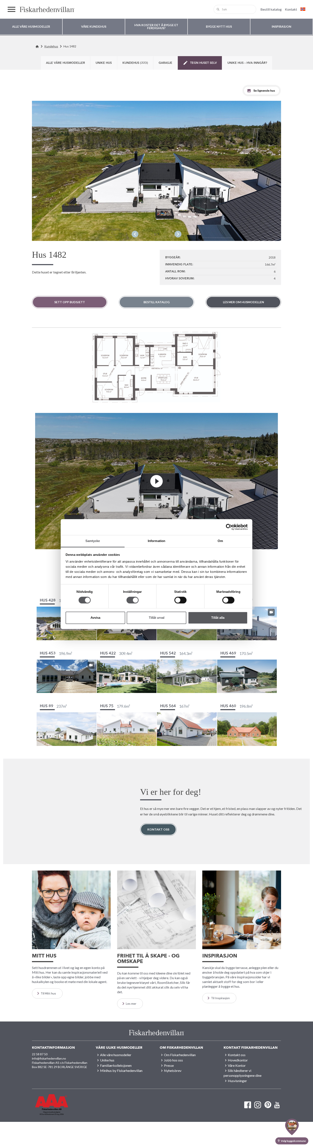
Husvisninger (237, 1081)
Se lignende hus (264, 90)
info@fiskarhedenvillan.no (49, 1058)
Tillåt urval (156, 618)
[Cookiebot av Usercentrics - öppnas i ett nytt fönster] (229, 527)
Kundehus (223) (135, 62)
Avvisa (95, 618)
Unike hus (104, 62)
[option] (156, 171)
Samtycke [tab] (92, 541)
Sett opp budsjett (69, 302)
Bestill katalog (157, 302)
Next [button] (178, 234)
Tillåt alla (217, 618)
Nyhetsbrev (172, 1070)
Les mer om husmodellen (243, 302)
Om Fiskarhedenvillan (180, 1055)
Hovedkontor (238, 1060)
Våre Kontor (237, 1065)
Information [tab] (156, 541)
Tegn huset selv (203, 62)
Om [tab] (220, 541)
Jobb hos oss (173, 1060)
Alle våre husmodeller (65, 62)
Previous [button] (135, 234)
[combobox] (235, 9)
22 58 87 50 (39, 1054)
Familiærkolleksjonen (116, 1065)
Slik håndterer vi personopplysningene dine (242, 1072)
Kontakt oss (158, 829)
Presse (169, 1065)
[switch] (132, 600)
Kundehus (51, 46)
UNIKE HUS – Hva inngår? (247, 62)
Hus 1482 (69, 46)
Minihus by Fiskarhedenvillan (121, 1070)
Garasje (165, 62)
